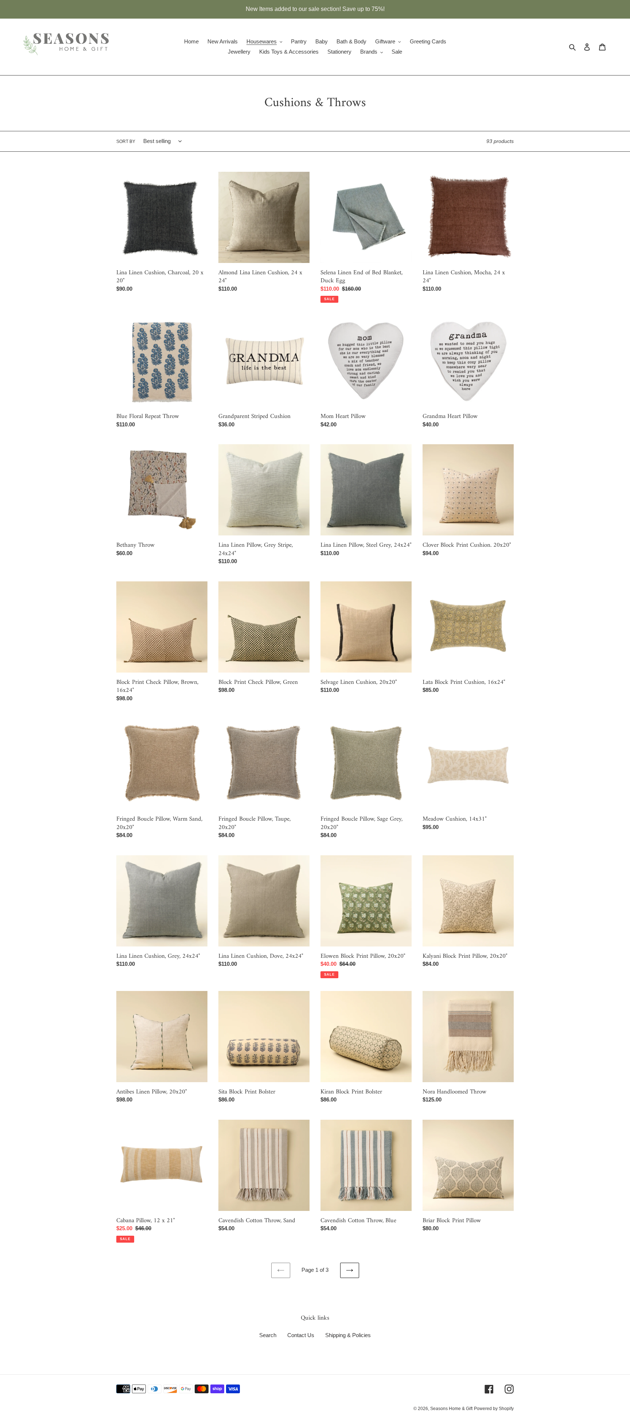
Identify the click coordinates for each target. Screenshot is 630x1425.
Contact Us (300, 1335)
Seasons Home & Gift (451, 1408)
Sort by (125, 141)
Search (267, 1335)
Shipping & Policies (348, 1335)
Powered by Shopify (494, 1408)
